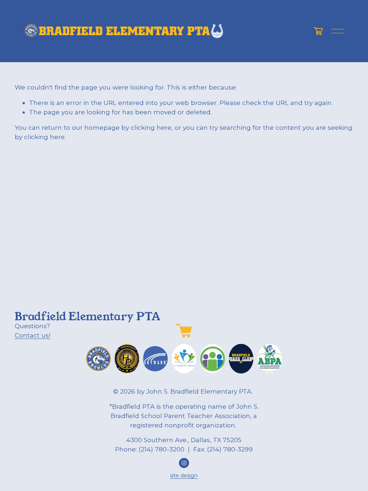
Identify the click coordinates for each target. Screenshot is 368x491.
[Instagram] (184, 463)
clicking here (151, 127)
